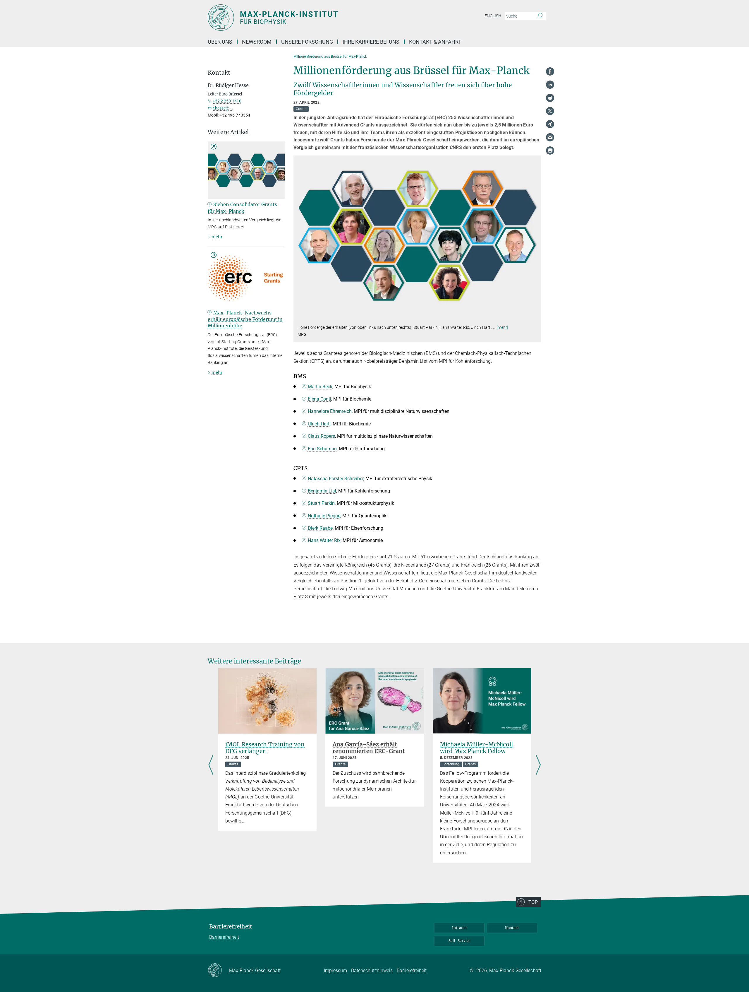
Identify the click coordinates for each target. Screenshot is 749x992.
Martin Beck (320, 386)
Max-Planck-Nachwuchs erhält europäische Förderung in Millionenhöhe (245, 319)
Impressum (335, 970)
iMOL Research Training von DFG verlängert (265, 748)
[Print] (550, 150)
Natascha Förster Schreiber (335, 478)
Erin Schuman (322, 448)
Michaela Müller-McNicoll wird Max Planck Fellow (476, 748)
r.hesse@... (223, 108)
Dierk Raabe (320, 528)
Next (538, 765)
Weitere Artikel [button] (228, 132)
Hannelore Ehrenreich (330, 411)
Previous (210, 765)
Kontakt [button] (219, 72)
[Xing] (550, 124)
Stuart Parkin (321, 503)
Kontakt (512, 928)
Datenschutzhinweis (372, 970)
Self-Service (459, 940)
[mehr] (502, 327)
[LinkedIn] (550, 84)
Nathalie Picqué (324, 516)
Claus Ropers (321, 436)
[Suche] (540, 16)
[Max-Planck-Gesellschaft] (218, 971)
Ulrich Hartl (319, 424)
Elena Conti (319, 399)
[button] (536, 316)
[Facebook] (550, 71)
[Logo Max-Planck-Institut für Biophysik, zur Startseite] (317, 17)
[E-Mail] (550, 137)
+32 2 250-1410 (227, 101)
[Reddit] (550, 97)
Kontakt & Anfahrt (435, 42)
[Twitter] (550, 111)
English (493, 15)
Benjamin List (322, 491)
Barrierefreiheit (230, 926)
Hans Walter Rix (324, 540)
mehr (217, 237)
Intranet (459, 928)
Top (533, 902)
